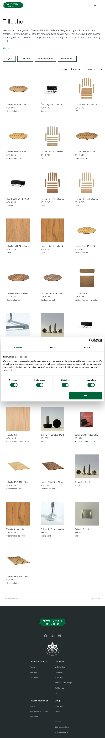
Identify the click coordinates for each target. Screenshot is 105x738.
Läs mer (6, 48)
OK (85, 396)
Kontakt (58, 722)
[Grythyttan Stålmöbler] (13, 5)
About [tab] (87, 348)
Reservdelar (67, 58)
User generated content (38, 711)
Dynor (9, 58)
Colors (76, 69)
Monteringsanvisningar (63, 683)
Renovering (33, 677)
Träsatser (25, 58)
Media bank (59, 706)
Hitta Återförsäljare (62, 727)
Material (32, 667)
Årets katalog (60, 667)
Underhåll (33, 672)
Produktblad (59, 672)
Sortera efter (95, 69)
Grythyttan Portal (61, 732)
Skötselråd (59, 677)
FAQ (56, 717)
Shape (64, 69)
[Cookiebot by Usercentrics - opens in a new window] (91, 340)
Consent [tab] (18, 348)
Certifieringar (60, 688)
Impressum (33, 717)
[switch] (39, 385)
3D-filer (57, 711)
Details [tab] (52, 348)
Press (57, 693)
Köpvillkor (33, 706)
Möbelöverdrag (45, 58)
